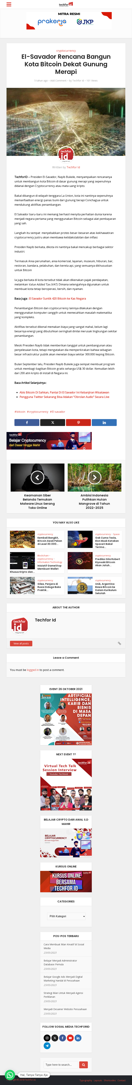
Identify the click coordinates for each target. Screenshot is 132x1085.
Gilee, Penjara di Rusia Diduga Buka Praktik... (49, 587)
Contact (121, 1080)
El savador (58, 412)
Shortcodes (110, 1080)
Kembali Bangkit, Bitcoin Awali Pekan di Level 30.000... (49, 541)
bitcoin (20, 412)
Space (116, 534)
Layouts (98, 1080)
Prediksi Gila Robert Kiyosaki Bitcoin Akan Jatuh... (107, 562)
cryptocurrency (66, 51)
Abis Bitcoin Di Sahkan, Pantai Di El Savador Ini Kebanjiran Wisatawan (64, 392)
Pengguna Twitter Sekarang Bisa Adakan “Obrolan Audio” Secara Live (64, 397)
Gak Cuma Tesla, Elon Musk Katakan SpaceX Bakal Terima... (107, 542)
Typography (86, 1080)
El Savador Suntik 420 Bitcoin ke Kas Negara (57, 298)
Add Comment (58, 80)
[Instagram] (47, 1038)
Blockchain (43, 555)
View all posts (21, 643)
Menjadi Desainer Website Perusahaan (65, 1009)
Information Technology (49, 562)
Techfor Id (78, 80)
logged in (33, 670)
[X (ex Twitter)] (54, 1038)
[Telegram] (47, 1045)
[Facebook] (62, 1038)
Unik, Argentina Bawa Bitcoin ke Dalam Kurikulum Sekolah (106, 588)
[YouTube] (70, 1038)
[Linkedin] (78, 1038)
